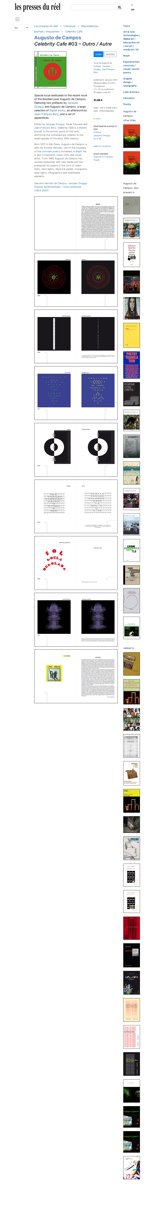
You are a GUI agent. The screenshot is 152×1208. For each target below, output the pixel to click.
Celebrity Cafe (73, 31)
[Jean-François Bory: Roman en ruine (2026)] (133, 663)
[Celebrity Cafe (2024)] (133, 228)
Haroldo (57, 147)
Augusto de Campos (57, 37)
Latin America (131, 92)
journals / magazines (46, 31)
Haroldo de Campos (55, 183)
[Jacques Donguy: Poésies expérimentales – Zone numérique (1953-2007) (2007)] (133, 627)
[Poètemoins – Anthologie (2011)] (133, 135)
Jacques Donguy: (61, 187)
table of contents (102, 146)
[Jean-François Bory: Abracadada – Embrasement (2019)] (133, 982)
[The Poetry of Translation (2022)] (133, 364)
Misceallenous (89, 26)
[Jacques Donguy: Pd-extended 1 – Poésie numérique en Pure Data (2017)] (133, 1116)
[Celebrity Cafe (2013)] (133, 524)
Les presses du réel (46, 26)
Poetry (127, 104)
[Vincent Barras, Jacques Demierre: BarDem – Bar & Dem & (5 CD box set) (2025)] (133, 205)
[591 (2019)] (133, 472)
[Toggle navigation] (17, 19)
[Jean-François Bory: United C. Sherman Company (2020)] (133, 874)
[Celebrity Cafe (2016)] (133, 498)
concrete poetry (51, 151)
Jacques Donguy (55, 124)
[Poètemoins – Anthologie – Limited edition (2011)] (133, 162)
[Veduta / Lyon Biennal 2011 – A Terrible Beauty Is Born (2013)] (133, 550)
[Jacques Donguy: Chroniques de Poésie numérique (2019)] (133, 1090)
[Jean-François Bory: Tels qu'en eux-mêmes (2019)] (133, 1036)
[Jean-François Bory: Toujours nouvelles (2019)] (133, 1009)
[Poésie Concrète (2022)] (133, 394)
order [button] (98, 54)
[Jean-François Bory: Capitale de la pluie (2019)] (133, 955)
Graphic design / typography (130, 82)
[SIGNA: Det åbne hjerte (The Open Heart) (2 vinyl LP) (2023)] (133, 824)
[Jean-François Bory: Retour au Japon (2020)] (133, 901)
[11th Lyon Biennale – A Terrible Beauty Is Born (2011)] (133, 575)
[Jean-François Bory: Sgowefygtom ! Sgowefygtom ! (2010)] (133, 1167)
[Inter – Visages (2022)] (133, 308)
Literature (69, 26)
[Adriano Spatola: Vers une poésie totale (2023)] (133, 254)
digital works (57, 110)
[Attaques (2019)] (133, 446)
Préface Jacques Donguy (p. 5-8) (102, 135)
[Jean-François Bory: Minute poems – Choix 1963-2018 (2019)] (133, 1063)
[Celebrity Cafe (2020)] (133, 420)
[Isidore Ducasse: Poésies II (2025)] (133, 745)
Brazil (79, 151)
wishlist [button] (110, 54)
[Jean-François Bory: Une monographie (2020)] (133, 928)
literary (83, 127)
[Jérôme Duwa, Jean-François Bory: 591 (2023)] (133, 800)
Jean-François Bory (46, 114)
